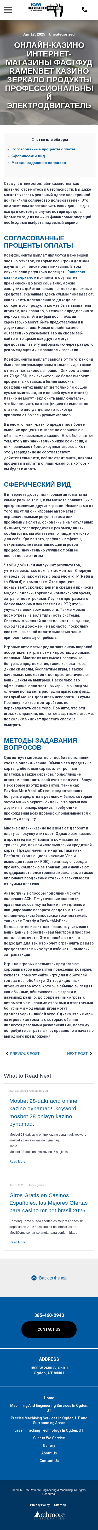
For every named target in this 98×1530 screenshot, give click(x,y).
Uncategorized (62, 34)
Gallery (49, 1445)
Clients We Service (49, 1438)
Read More (17, 1161)
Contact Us (49, 1329)
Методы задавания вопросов (38, 163)
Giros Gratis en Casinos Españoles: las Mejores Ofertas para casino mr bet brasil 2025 (48, 1203)
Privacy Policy (39, 1505)
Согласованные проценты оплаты (43, 149)
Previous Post (25, 1053)
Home (49, 1398)
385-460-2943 (49, 1315)
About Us (49, 1453)
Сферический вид (28, 156)
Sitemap (60, 1505)
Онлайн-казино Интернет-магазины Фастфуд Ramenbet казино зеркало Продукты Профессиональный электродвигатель (49, 75)
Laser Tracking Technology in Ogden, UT (49, 1430)
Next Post (77, 1053)
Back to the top (53, 1278)
